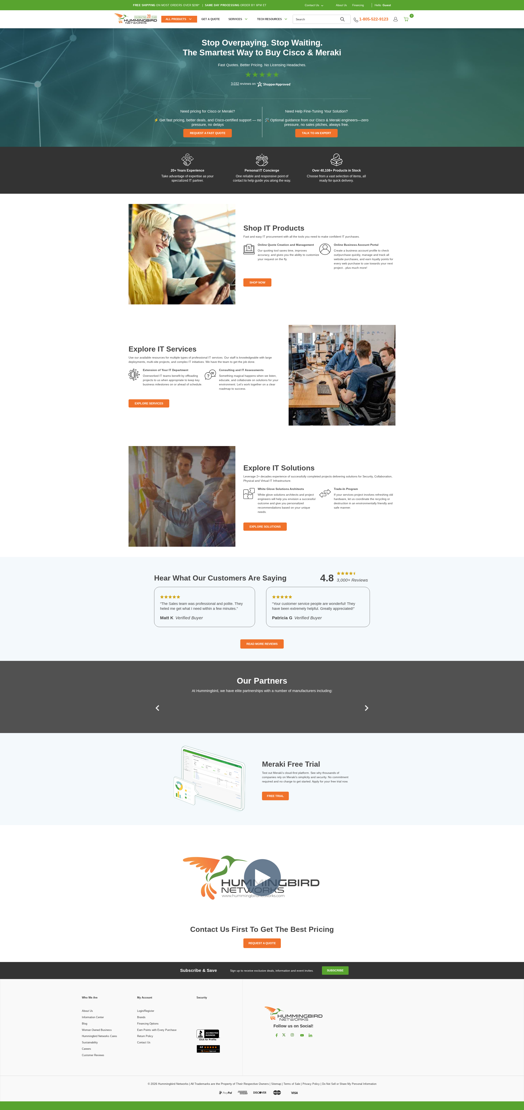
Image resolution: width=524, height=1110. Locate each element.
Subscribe (335, 970)
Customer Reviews (93, 1055)
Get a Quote (210, 19)
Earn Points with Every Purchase (156, 1029)
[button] (208, 1015)
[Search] (343, 19)
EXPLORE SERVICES (149, 403)
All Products (176, 19)
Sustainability (90, 1042)
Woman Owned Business (97, 1029)
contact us (312, 5)
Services (235, 19)
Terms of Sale (291, 1083)
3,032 (235, 83)
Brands (141, 1017)
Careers (86, 1048)
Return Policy (145, 1036)
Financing (358, 5)
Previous (158, 708)
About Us (341, 5)
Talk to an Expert (316, 133)
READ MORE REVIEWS (262, 644)
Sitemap (276, 1083)
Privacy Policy (311, 1083)
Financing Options (148, 1023)
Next (365, 708)
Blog (84, 1023)
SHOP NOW (257, 282)
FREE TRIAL (275, 796)
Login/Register (145, 1010)
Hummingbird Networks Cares (99, 1036)
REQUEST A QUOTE (262, 943)
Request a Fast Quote (207, 133)
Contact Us (143, 1042)
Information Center (93, 1017)
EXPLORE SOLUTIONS (265, 526)
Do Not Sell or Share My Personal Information (349, 1083)
